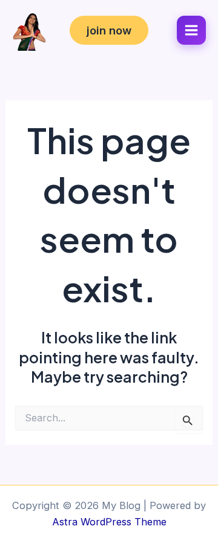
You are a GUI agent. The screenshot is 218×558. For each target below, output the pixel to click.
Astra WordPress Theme (109, 522)
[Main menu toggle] (191, 30)
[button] (109, 30)
